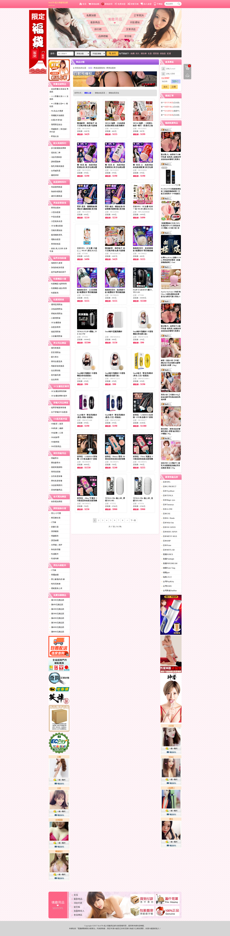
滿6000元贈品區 (57, 627)
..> (127, 520)
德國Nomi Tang (168, 568)
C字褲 (53, 522)
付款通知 (135, 22)
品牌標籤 (103, 36)
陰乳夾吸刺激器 (57, 166)
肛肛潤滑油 (55, 352)
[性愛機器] (171, 654)
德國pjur (165, 573)
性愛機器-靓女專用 (58, 288)
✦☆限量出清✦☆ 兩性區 (59, 105)
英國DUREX (167, 554)
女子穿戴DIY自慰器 (58, 412)
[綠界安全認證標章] (59, 743)
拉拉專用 (54, 380)
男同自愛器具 (56, 361)
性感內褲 (54, 559)
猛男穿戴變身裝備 (58, 408)
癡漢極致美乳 (56, 235)
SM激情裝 (54, 442)
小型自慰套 (55, 212)
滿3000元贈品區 (57, 614)
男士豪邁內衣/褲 (57, 579)
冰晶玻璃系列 (56, 485)
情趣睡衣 (54, 536)
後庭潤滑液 (55, 332)
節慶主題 (54, 527)
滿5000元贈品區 (57, 623)
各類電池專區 (56, 502)
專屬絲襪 (54, 575)
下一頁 (133, 520)
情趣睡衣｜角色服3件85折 (58, 130)
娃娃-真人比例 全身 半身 (58, 249)
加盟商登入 (79, 911)
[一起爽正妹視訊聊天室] (59, 818)
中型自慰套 (55, 217)
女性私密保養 (56, 476)
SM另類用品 (55, 446)
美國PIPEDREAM (169, 563)
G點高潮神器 (56, 157)
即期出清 (54, 136)
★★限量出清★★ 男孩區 (59, 90)
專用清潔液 (55, 472)
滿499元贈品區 (56, 605)
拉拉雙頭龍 (55, 371)
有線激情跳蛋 (56, 187)
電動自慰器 (55, 239)
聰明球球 (54, 175)
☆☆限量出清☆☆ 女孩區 (59, 97)
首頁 (84, 4)
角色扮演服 (55, 549)
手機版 (160, 4)
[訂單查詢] (59, 679)
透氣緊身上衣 (56, 588)
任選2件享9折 (56, 120)
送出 (165, 87)
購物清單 (187, 65)
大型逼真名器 (56, 221)
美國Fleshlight (167, 559)
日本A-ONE (166, 509)
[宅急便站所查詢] (59, 689)
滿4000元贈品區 (57, 618)
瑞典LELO (166, 577)
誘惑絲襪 (54, 540)
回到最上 (187, 75)
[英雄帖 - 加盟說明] (59, 699)
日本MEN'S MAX (169, 536)
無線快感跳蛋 (56, 191)
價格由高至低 (114, 93)
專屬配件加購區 (57, 115)
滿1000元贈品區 (57, 600)
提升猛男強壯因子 (58, 272)
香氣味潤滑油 (56, 314)
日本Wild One (167, 523)
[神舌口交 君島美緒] (171, 698)
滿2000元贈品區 (57, 609)
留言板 (128, 36)
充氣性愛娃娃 (56, 230)
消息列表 (78, 903)
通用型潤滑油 (56, 305)
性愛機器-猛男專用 (58, 284)
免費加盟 (122, 4)
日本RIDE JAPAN (169, 532)
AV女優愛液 (55, 323)
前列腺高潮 (55, 375)
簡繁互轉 (135, 4)
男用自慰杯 (55, 208)
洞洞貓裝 (54, 531)
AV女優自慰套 (56, 226)
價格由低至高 (100, 93)
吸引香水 (54, 357)
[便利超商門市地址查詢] (59, 665)
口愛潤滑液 (55, 318)
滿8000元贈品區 (57, 632)
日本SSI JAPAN (168, 527)
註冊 (174, 87)
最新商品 (95, 22)
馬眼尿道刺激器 (57, 366)
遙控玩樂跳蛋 (56, 196)
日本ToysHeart (167, 491)
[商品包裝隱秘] (59, 718)
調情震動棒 (55, 162)
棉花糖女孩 (55, 518)
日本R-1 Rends (167, 518)
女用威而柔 (55, 171)
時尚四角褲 (55, 584)
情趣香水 (54, 458)
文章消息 (131, 29)
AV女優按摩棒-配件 (58, 396)
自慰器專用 (55, 327)
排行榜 (98, 29)
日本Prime (166, 545)
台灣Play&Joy (167, 582)
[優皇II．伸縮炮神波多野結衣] (171, 615)
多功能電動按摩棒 (58, 148)
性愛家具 (54, 293)
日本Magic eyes (168, 500)
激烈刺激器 (55, 348)
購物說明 (108, 4)
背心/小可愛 (55, 513)
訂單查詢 (139, 15)
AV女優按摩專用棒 (58, 391)
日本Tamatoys (167, 505)
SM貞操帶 (54, 437)
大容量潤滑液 (56, 336)
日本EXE (165, 514)
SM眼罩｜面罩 (56, 424)
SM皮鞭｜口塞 (56, 433)
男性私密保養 (56, 481)
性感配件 (54, 554)
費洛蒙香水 (55, 463)
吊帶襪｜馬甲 (56, 545)
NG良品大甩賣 (56, 111)
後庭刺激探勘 (56, 467)
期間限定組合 (56, 125)
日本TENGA (167, 496)
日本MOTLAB (167, 550)
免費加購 (91, 15)
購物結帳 (95, 4)
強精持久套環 (56, 263)
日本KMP (166, 541)
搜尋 (114, 53)
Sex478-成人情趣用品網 (58, 4)
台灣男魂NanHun (169, 591)
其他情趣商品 (56, 490)
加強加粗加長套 (57, 268)
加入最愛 (148, 4)
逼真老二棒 (55, 153)
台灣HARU (166, 586)
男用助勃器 (55, 244)
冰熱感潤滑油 (56, 309)
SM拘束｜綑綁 (56, 428)
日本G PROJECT (168, 487)
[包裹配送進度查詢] (59, 647)
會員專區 (78, 915)
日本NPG (165, 482)
